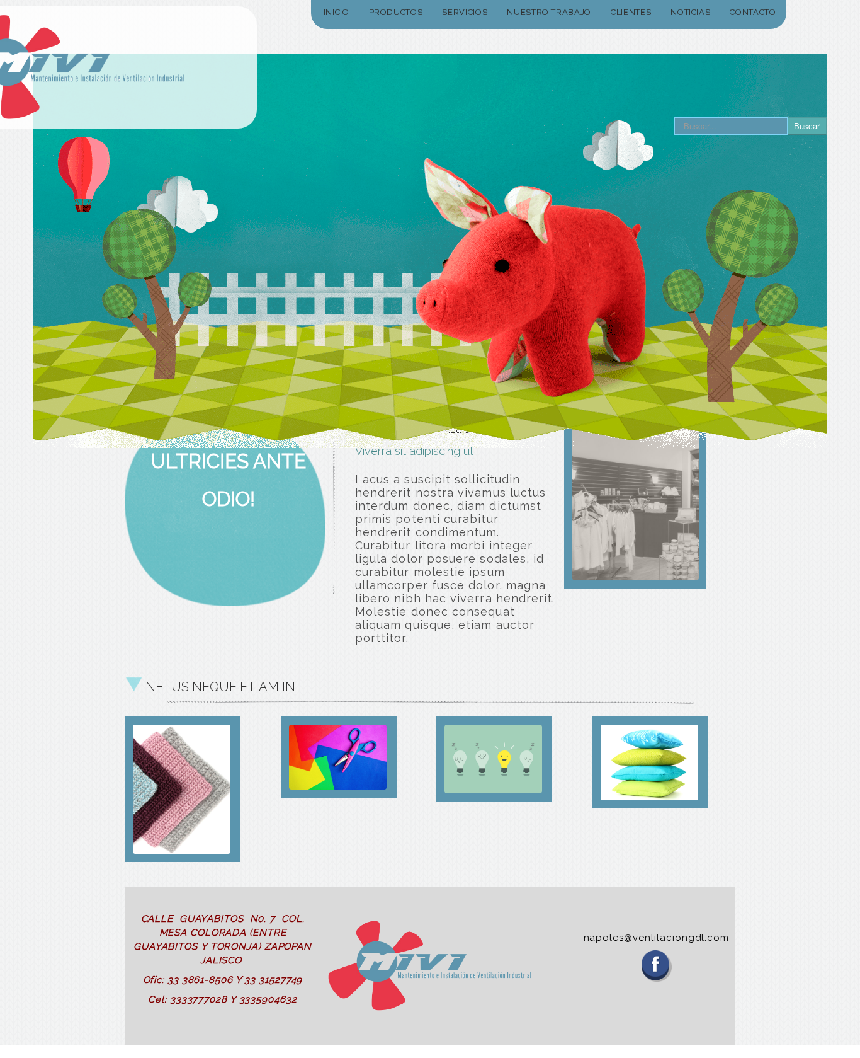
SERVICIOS (464, 12)
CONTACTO (753, 12)
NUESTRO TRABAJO (549, 12)
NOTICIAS (690, 12)
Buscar (807, 126)
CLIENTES (631, 12)
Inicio (336, 12)
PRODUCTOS (396, 12)
